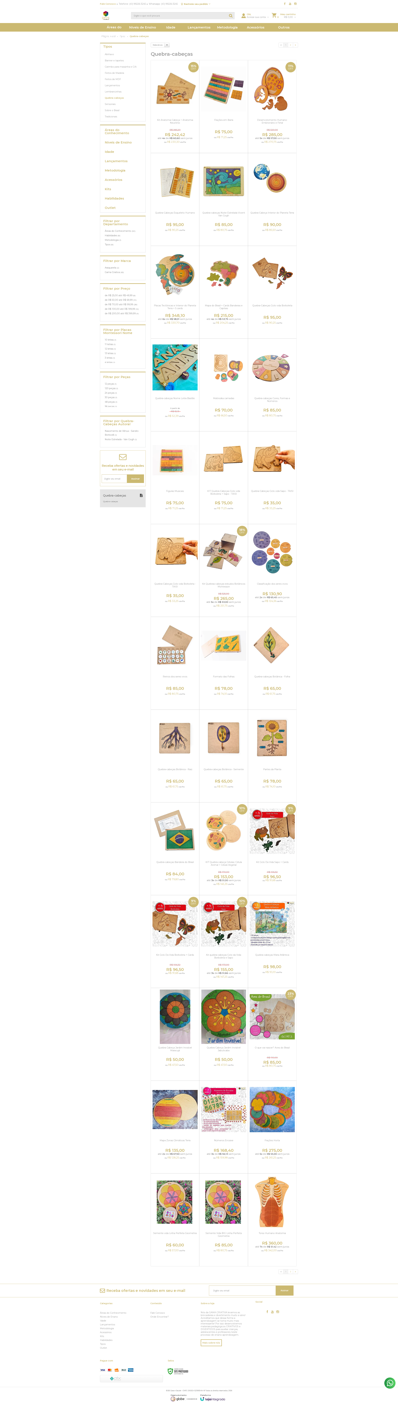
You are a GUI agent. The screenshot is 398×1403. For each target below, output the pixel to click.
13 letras (110, 353)
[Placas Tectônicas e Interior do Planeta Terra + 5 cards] (175, 292)
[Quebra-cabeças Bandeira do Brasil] (175, 849)
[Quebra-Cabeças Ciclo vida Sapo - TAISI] (272, 477)
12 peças (110, 383)
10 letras (110, 339)
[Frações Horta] (272, 1127)
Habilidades (112, 235)
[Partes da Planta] (272, 756)
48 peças (111, 401)
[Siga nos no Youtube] (290, 4)
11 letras (110, 344)
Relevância (157, 45)
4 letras (110, 362)
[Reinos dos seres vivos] (175, 663)
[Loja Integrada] (212, 1397)
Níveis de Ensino (109, 1316)
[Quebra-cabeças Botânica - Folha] (272, 663)
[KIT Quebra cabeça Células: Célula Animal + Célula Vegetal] (223, 849)
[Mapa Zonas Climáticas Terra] (175, 1127)
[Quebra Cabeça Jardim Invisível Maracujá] (175, 1034)
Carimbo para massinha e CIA (121, 66)
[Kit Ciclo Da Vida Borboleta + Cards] (175, 941)
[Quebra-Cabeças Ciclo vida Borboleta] (272, 292)
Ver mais (175, 146)
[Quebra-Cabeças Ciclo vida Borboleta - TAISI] (175, 570)
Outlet (103, 1348)
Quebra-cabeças (114, 98)
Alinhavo (109, 54)
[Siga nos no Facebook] (284, 4)
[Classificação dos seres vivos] (272, 570)
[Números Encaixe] (223, 1127)
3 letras (110, 357)
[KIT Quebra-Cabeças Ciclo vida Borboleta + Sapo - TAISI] (223, 477)
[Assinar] (135, 478)
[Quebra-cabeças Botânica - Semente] (223, 756)
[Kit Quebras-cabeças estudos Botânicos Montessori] (223, 570)
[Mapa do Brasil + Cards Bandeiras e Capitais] (223, 292)
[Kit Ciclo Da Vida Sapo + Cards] (272, 849)
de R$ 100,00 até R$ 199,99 (122, 309)
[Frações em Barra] (223, 106)
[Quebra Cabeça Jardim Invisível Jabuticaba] (223, 1034)
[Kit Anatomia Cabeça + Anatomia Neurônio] (175, 106)
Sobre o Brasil (112, 110)
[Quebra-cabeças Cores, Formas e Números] (272, 385)
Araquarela (112, 267)
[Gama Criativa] (114, 15)
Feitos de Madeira (114, 73)
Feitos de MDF (113, 79)
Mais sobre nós (211, 1342)
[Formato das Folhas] (223, 663)
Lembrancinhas (113, 91)
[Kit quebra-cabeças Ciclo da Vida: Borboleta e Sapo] (223, 941)
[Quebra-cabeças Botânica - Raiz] (175, 756)
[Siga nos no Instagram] (295, 4)
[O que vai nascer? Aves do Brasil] (272, 1034)
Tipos (109, 244)
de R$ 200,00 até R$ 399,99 (122, 313)
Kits (102, 1336)
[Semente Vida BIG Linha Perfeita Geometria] (223, 1220)
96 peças (111, 406)
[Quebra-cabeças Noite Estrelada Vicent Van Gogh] (223, 199)
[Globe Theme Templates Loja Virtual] (184, 1397)
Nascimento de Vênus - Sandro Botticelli (122, 433)
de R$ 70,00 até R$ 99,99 (121, 304)
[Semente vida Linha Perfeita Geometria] (175, 1220)
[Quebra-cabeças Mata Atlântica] (272, 941)
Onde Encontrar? (159, 1316)
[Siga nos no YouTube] (272, 1312)
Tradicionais (111, 116)
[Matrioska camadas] (223, 385)
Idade (103, 1320)
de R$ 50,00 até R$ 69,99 (121, 300)
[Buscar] (231, 15)
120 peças (111, 388)
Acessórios (105, 1332)
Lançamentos (112, 85)
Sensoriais (110, 104)
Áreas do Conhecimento (120, 231)
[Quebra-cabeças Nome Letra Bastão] (175, 385)
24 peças (111, 392)
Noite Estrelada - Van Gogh (121, 439)
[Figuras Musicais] (175, 477)
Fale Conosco (108, 3)
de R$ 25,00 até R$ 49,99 (120, 295)
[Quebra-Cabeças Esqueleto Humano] (175, 199)
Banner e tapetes (114, 60)
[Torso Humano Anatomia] (272, 1220)
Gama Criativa (114, 272)
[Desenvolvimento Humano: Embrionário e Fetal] (272, 106)
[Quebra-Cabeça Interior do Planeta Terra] (272, 199)
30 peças (111, 397)
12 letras (110, 348)
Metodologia (113, 240)
